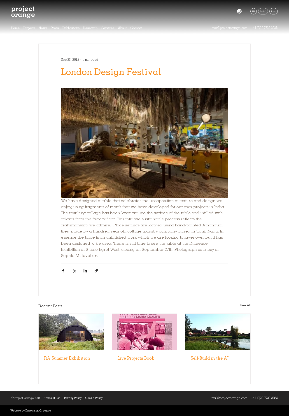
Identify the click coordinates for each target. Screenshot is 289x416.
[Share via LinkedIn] (85, 271)
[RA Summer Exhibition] (71, 332)
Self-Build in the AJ (210, 358)
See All (245, 305)
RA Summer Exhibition (67, 358)
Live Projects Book (135, 358)
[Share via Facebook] (63, 271)
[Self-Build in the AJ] (217, 332)
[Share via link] (96, 271)
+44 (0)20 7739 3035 (264, 28)
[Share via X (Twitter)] (74, 271)
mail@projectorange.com (229, 28)
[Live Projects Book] (144, 332)
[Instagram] (239, 11)
